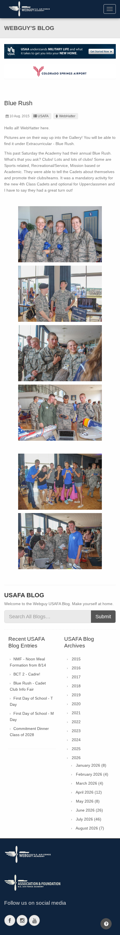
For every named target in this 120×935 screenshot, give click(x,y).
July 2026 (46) (88, 819)
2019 (76, 695)
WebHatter (67, 116)
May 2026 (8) (88, 801)
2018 (76, 686)
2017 (76, 677)
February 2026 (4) (92, 774)
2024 (76, 740)
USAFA (43, 116)
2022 (76, 722)
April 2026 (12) (89, 792)
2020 (76, 704)
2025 (76, 748)
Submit (103, 616)
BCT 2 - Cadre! (26, 674)
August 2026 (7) (90, 828)
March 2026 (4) (89, 783)
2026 (76, 757)
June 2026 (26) (89, 810)
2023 (76, 731)
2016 (76, 668)
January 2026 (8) (91, 765)
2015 (76, 659)
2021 (76, 713)
